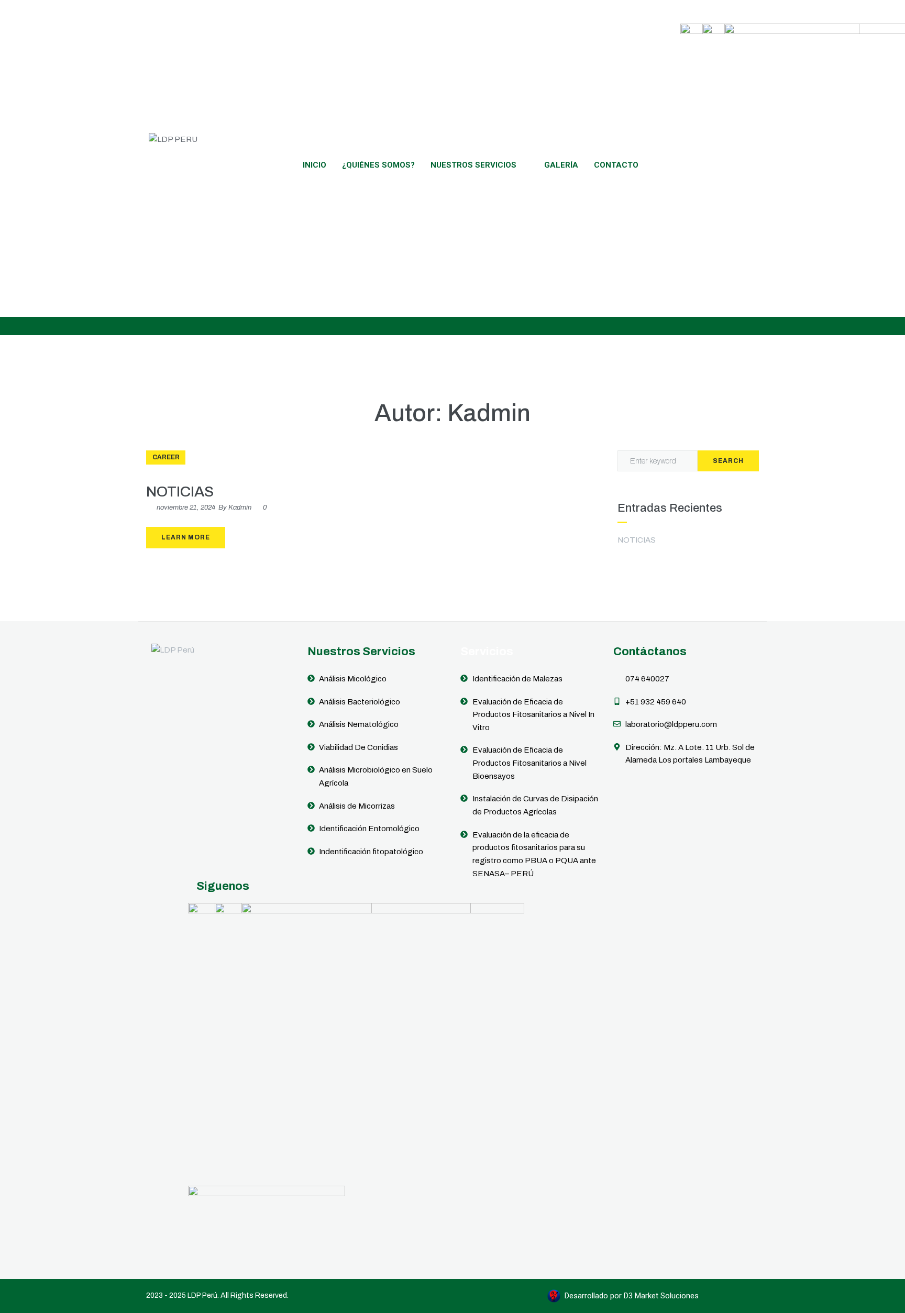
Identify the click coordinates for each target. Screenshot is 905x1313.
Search (728, 461)
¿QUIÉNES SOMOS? (378, 165)
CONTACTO (616, 165)
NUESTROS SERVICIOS (473, 165)
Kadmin (239, 507)
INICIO (314, 165)
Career (166, 457)
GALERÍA (561, 165)
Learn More (185, 537)
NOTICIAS (180, 491)
